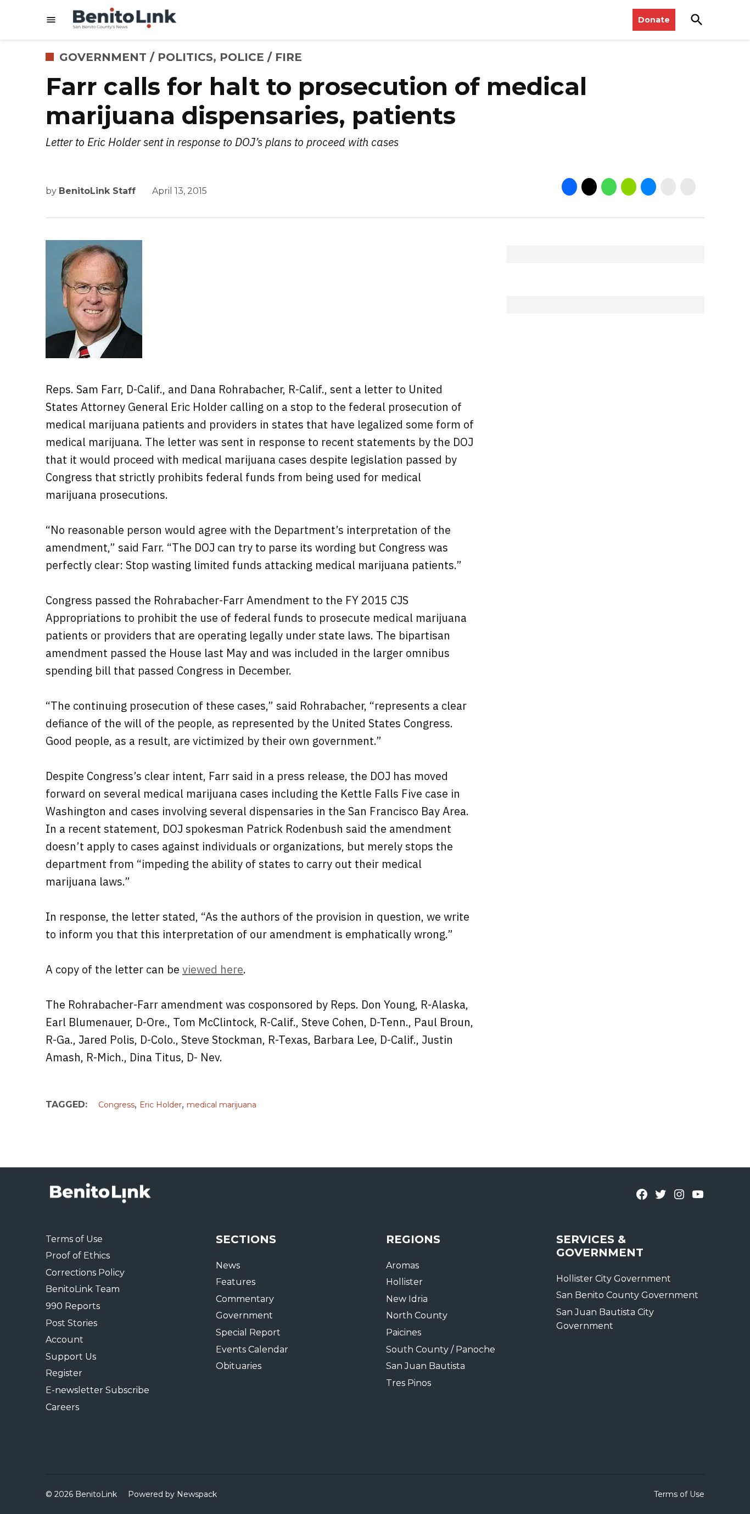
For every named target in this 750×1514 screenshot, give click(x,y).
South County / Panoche (440, 1349)
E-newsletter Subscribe (97, 1390)
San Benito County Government (627, 1295)
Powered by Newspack (172, 1494)
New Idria (407, 1299)
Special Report (248, 1332)
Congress (116, 1105)
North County (416, 1315)
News (228, 1265)
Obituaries (238, 1366)
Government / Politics (136, 57)
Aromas (402, 1265)
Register (64, 1373)
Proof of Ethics (78, 1255)
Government (244, 1315)
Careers (62, 1407)
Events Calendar (252, 1349)
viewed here (212, 969)
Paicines (403, 1332)
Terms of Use (74, 1239)
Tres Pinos (408, 1383)
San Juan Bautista (425, 1366)
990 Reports (73, 1306)
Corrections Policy (85, 1272)
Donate (654, 20)
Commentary (245, 1299)
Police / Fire (261, 57)
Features (235, 1282)
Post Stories (71, 1323)
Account (64, 1339)
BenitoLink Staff (97, 191)
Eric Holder (160, 1105)
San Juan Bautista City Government (605, 1319)
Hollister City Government (613, 1278)
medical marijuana (221, 1105)
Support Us (71, 1356)
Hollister (404, 1282)
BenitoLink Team (83, 1289)
